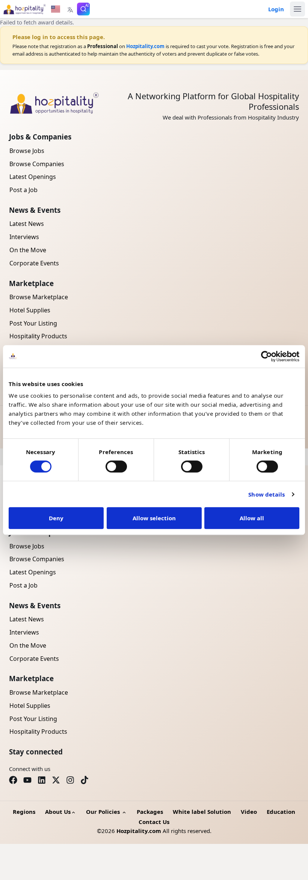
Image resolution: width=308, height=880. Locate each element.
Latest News (26, 224)
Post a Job (23, 190)
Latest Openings (32, 177)
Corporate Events (34, 263)
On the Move (27, 250)
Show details (266, 494)
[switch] (116, 466)
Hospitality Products (38, 336)
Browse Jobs (26, 151)
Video (249, 811)
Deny (56, 518)
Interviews (24, 237)
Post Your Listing (33, 323)
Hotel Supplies (29, 310)
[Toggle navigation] (297, 9)
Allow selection (154, 518)
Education (281, 811)
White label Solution (202, 811)
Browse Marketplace (38, 297)
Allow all (252, 518)
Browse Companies (36, 164)
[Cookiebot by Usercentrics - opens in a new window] (266, 356)
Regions (24, 811)
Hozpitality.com (145, 46)
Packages (150, 811)
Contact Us (154, 821)
